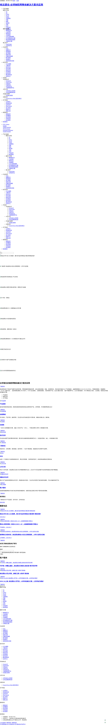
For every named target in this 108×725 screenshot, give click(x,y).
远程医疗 (8, 59)
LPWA (7, 14)
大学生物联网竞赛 (10, 92)
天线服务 (8, 35)
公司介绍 (3, 466)
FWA (7, 48)
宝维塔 (2, 425)
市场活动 (8, 118)
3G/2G (7, 15)
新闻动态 (8, 114)
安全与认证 (9, 106)
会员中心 (8, 76)
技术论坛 (8, 67)
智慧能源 (8, 51)
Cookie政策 (3, 722)
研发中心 (8, 109)
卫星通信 (8, 18)
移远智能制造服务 (10, 39)
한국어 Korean (6, 128)
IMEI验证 (8, 71)
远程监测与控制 (10, 60)
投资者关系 (9, 103)
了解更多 (2, 264)
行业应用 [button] (5, 47)
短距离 (7, 23)
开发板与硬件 (9, 95)
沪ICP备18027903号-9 (19, 724)
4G (6, 13)
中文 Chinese (6, 124)
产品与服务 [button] (6, 8)
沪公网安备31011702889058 (7, 724)
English (4, 125)
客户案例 (3, 487)
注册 (17, 0)
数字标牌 (8, 57)
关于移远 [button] (5, 100)
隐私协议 (9, 722)
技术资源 (8, 117)
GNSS (7, 17)
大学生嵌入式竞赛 (10, 90)
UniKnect (8, 83)
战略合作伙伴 (4, 477)
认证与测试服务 (10, 36)
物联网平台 (9, 30)
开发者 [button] (4, 77)
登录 (14, 0)
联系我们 (5, 121)
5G (6, 11)
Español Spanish (7, 131)
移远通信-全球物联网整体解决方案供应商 (21, 4)
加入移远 (8, 107)
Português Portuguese (8, 130)
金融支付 (8, 50)
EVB (7, 26)
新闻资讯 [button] (5, 112)
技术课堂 (8, 120)
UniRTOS (8, 84)
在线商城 (3, 414)
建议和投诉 (9, 74)
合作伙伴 (8, 104)
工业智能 (8, 32)
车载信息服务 (9, 56)
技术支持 (8, 73)
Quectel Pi (8, 80)
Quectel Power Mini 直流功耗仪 (13, 98)
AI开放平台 (9, 45)
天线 (7, 24)
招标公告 (8, 110)
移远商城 (11, 154)
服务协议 (14, 722)
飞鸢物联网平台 (10, 87)
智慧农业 (8, 33)
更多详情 (2, 502)
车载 (7, 20)
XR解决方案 (9, 41)
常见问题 (8, 68)
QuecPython (9, 44)
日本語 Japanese (7, 127)
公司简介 (8, 101)
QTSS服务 (8, 63)
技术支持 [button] (5, 62)
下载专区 (8, 65)
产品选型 (8, 27)
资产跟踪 (8, 53)
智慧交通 (8, 54)
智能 (7, 21)
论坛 (1, 456)
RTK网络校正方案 (10, 38)
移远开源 (8, 70)
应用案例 (8, 115)
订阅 (1, 554)
